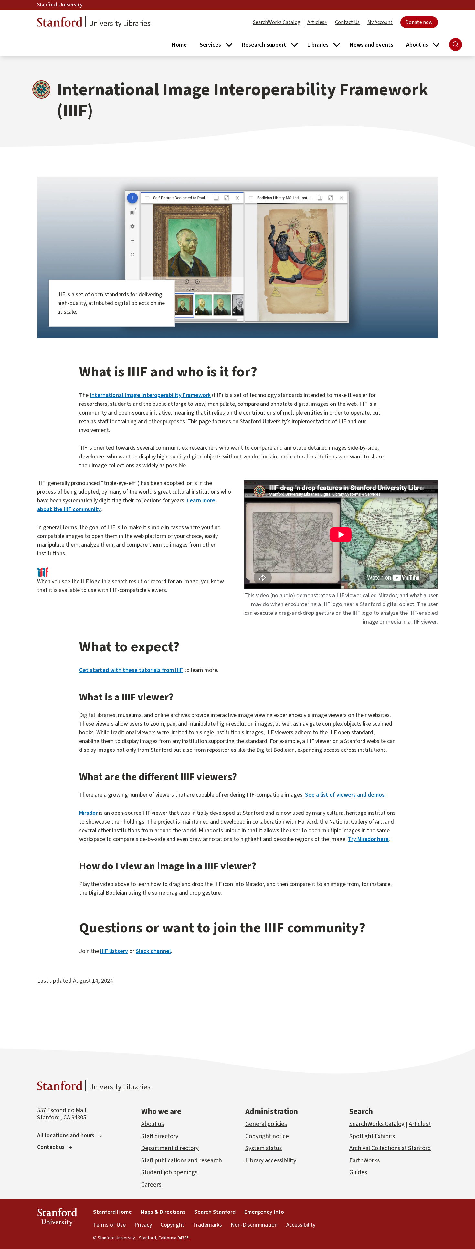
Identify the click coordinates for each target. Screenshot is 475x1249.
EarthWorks (364, 1160)
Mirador (88, 813)
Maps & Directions (163, 1212)
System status (263, 1148)
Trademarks (207, 1225)
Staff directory (159, 1136)
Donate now (419, 22)
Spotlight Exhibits (372, 1136)
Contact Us (347, 22)
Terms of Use (109, 1225)
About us (152, 1124)
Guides (358, 1172)
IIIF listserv (114, 951)
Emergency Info (264, 1212)
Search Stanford (215, 1212)
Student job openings (169, 1172)
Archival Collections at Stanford (390, 1148)
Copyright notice (267, 1136)
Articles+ (317, 22)
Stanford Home (112, 1212)
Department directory (170, 1148)
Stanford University (60, 5)
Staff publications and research (181, 1160)
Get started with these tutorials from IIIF (131, 670)
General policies (266, 1124)
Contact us (51, 1147)
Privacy (143, 1225)
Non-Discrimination (254, 1225)
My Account (380, 22)
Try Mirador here (368, 839)
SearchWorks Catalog (277, 22)
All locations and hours (65, 1135)
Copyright (172, 1225)
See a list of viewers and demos (345, 795)
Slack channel (153, 951)
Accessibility (300, 1225)
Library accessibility (270, 1160)
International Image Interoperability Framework (150, 395)
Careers (151, 1185)
